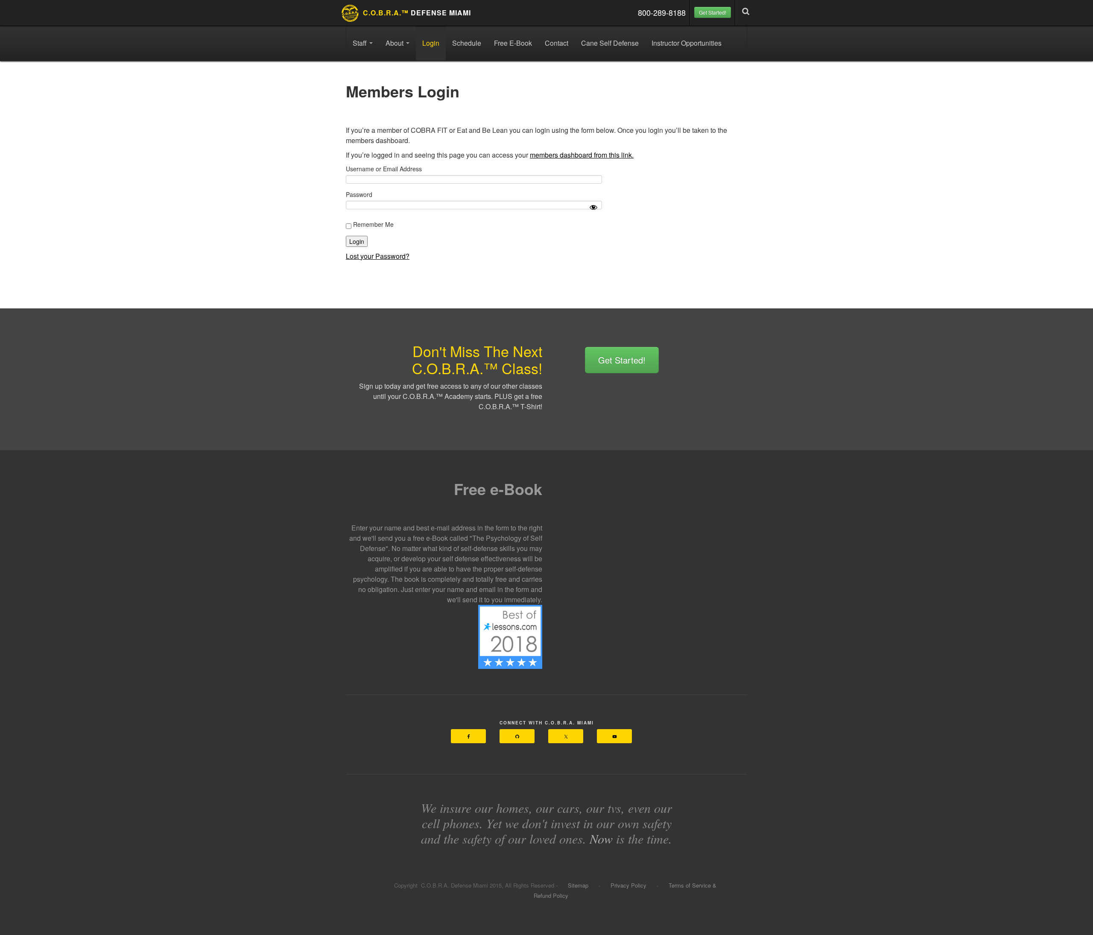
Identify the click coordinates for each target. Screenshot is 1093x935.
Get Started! (712, 12)
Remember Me (372, 224)
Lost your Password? (377, 256)
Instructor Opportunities (687, 43)
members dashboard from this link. (582, 155)
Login (430, 43)
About (395, 43)
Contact (556, 43)
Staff (360, 43)
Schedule (466, 43)
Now (601, 838)
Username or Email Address (384, 168)
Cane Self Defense (610, 43)
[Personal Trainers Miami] (510, 636)
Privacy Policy (628, 885)
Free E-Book (513, 43)
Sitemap (579, 885)
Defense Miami (417, 13)
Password (359, 194)
